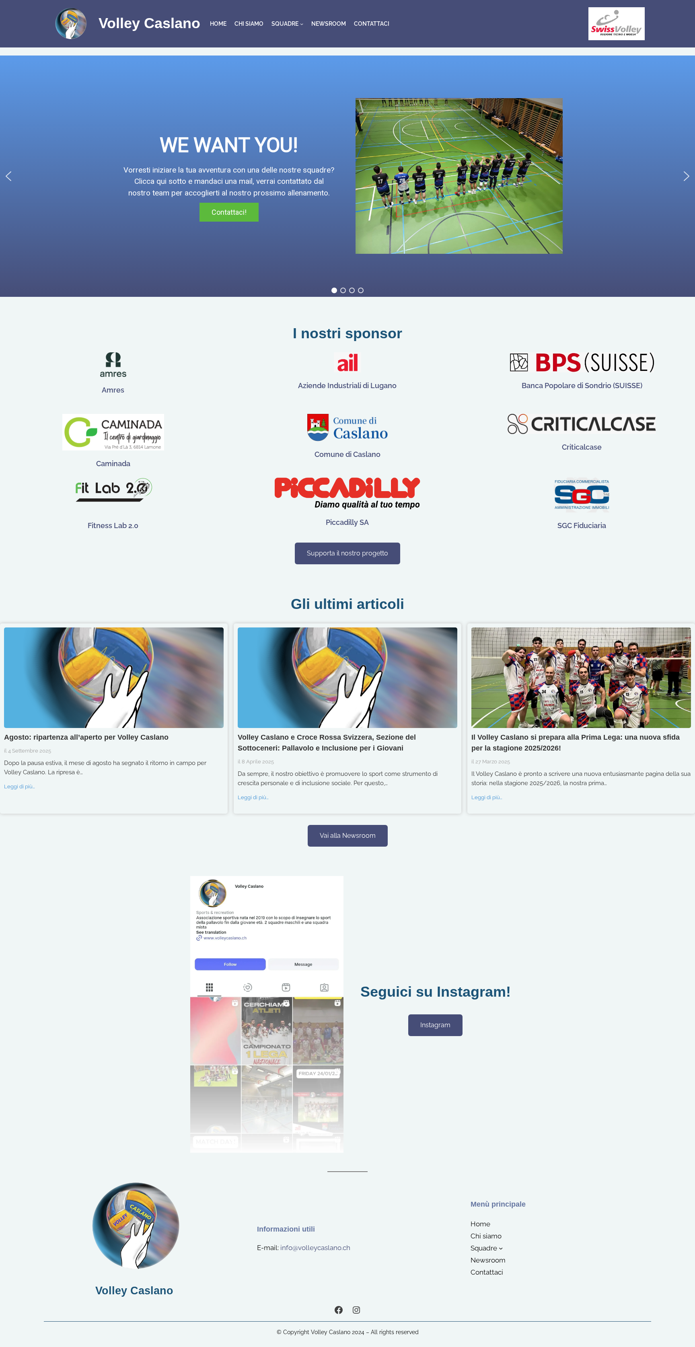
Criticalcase (582, 447)
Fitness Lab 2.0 (113, 525)
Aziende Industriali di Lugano (347, 385)
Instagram (435, 1025)
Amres (113, 390)
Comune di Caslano (347, 454)
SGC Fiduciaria (581, 525)
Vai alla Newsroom (348, 835)
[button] (8, 176)
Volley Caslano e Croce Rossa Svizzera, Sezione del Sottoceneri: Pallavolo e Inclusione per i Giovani (347, 677)
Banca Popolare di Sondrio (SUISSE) (582, 385)
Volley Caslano (149, 23)
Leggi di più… (19, 787)
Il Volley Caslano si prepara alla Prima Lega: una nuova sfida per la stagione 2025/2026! (581, 677)
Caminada (113, 463)
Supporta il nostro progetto (347, 553)
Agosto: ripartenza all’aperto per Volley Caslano (113, 677)
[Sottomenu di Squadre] (301, 23)
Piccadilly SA (347, 522)
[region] (347, 176)
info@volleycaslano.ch (315, 1248)
